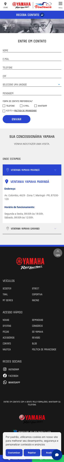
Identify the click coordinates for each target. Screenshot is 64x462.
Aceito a (21, 110)
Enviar (16, 119)
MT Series (8, 300)
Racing (35, 300)
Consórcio (37, 325)
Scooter (7, 288)
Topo (58, 255)
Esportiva (37, 294)
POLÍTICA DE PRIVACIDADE (44, 349)
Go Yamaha (37, 331)
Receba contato (27, 15)
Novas (6, 319)
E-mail (26, 105)
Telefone (10, 105)
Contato (7, 343)
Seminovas (37, 319)
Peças (6, 331)
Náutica (7, 349)
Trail (5, 294)
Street (35, 288)
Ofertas (7, 325)
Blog (34, 343)
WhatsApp (42, 105)
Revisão (36, 337)
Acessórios (8, 337)
